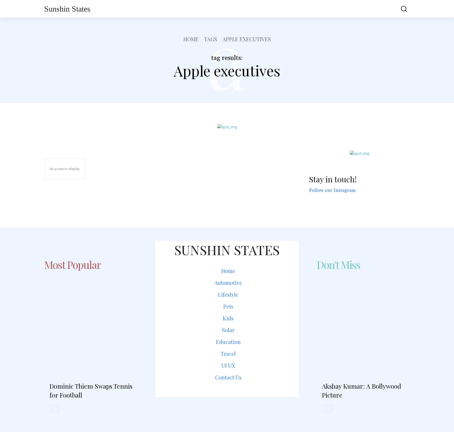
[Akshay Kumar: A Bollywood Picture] (363, 321)
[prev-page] (47, 408)
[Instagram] (227, 409)
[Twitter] (241, 409)
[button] (400, 9)
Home (191, 39)
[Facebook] (213, 409)
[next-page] (56, 408)
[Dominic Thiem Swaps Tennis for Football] (90, 321)
